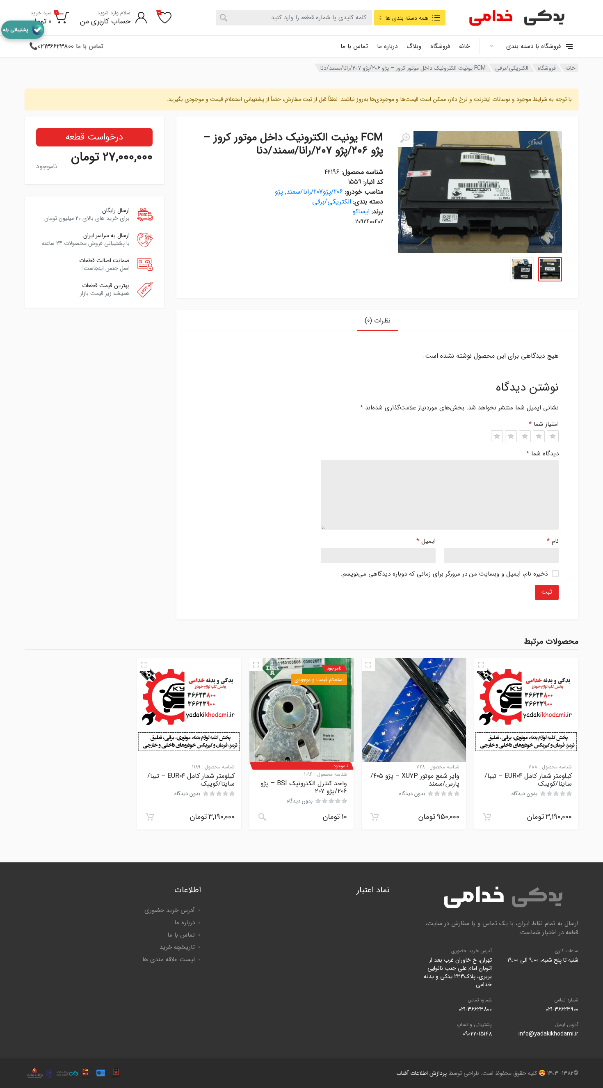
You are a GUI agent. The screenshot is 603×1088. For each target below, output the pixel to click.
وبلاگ (414, 46)
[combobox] (294, 17)
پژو (279, 192)
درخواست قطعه (94, 137)
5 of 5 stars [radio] (497, 436)
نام (553, 541)
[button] (487, 816)
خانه (464, 46)
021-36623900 (562, 1009)
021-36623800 (475, 1009)
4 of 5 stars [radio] (511, 436)
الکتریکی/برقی (511, 68)
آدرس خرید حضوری (169, 910)
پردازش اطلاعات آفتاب (421, 1073)
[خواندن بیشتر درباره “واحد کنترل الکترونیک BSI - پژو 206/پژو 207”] (262, 816)
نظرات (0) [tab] (378, 320)
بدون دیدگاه (524, 793)
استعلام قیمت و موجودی (319, 679)
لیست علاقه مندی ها (168, 960)
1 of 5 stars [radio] (553, 436)
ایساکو (361, 211)
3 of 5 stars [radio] (525, 436)
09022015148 (477, 1033)
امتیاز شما (544, 424)
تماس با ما (354, 46)
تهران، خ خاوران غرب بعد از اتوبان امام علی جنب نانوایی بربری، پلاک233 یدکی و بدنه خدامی (458, 972)
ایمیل (426, 541)
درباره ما (387, 46)
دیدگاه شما (542, 454)
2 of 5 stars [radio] (539, 436)
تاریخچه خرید (177, 947)
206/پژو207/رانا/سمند (314, 192)
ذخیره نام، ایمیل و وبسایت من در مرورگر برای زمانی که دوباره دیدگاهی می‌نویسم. (444, 574)
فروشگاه (440, 46)
